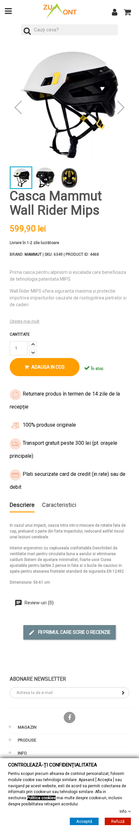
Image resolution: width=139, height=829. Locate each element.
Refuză (117, 821)
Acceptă (84, 821)
